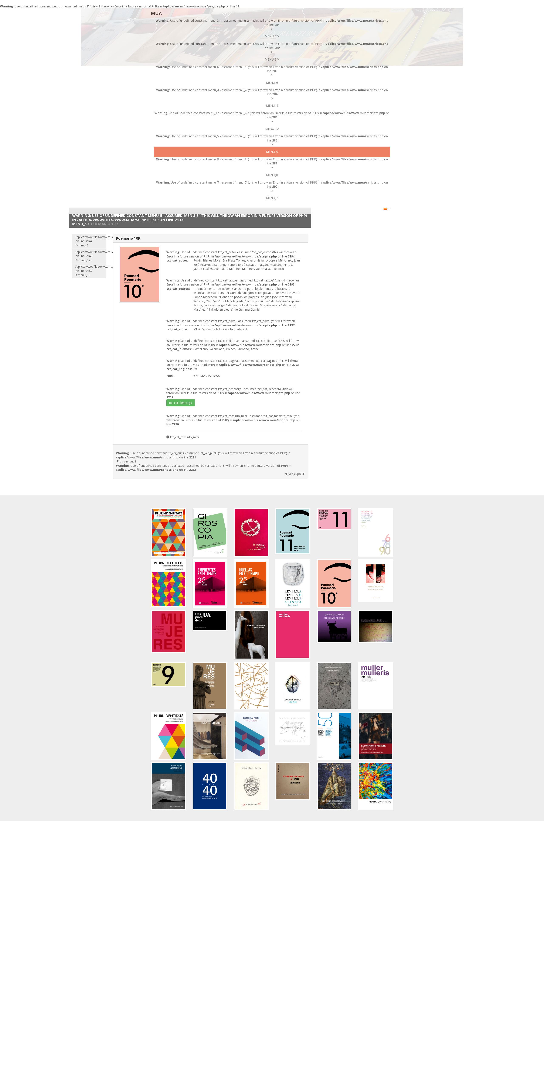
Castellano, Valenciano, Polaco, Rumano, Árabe (226, 349)
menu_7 (272, 198)
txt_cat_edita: (177, 329)
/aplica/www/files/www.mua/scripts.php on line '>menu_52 (90, 256)
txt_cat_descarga (180, 403)
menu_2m (272, 36)
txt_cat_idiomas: (179, 349)
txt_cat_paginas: (179, 369)
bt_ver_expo (293, 474)
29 (195, 369)
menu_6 (272, 83)
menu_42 (272, 129)
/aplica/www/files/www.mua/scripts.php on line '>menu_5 (90, 241)
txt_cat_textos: (178, 289)
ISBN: (170, 376)
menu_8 (272, 175)
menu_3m (272, 59)
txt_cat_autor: (177, 260)
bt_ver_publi (127, 461)
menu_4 (272, 105)
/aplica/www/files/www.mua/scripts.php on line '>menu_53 (90, 270)
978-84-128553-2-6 (206, 376)
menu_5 (272, 152)
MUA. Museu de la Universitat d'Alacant (220, 329)
